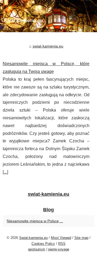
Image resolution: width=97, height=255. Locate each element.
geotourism (36, 249)
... (5, 172)
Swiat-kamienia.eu (33, 238)
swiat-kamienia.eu (48, 46)
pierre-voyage (58, 249)
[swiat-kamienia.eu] (48, 16)
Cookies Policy (43, 244)
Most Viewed (61, 238)
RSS (61, 244)
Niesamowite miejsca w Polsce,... (35, 221)
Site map (81, 238)
